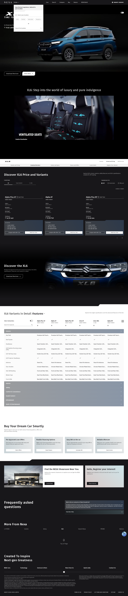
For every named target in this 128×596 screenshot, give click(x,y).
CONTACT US (121, 592)
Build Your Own (33, 232)
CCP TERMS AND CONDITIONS (101, 592)
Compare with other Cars (14, 232)
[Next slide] (122, 238)
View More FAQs (70, 512)
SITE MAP (113, 592)
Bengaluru (38, 19)
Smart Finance (48, 450)
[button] (24, 197)
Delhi (17, 19)
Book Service (109, 450)
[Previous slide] (117, 238)
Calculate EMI (79, 450)
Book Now (27, 73)
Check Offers (18, 450)
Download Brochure (12, 73)
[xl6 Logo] (8, 161)
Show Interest (92, 483)
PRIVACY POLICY (88, 592)
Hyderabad (30, 19)
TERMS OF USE (77, 592)
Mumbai (23, 19)
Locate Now (49, 483)
